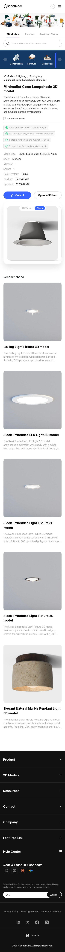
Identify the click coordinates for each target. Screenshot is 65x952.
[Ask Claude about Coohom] (23, 870)
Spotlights (35, 76)
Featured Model (49, 34)
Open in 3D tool (47, 195)
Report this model (16, 118)
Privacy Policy (11, 911)
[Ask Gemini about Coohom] (31, 870)
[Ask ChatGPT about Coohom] (6, 870)
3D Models (13, 34)
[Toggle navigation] (59, 7)
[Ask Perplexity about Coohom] (14, 870)
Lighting (22, 76)
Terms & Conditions (51, 911)
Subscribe (54, 894)
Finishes (30, 34)
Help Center (12, 851)
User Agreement (29, 911)
